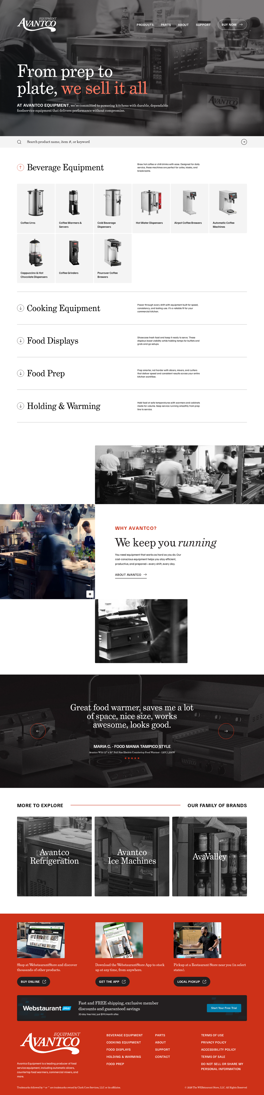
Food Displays (118, 1049)
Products (145, 25)
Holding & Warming (123, 1057)
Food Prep (115, 1064)
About (183, 25)
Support (203, 25)
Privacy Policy (213, 1042)
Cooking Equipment (123, 1042)
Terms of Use (212, 1035)
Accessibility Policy (218, 1049)
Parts (166, 25)
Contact (162, 1057)
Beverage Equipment (124, 1035)
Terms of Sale (213, 1057)
